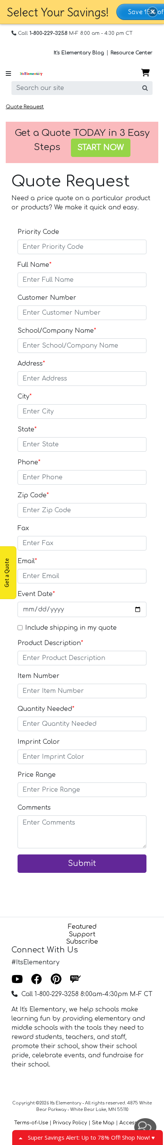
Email (27, 561)
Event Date (36, 594)
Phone (29, 462)
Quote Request (25, 106)
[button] (152, 11)
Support (82, 934)
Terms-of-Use (31, 1122)
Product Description (50, 643)
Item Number (38, 676)
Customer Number (47, 297)
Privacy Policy (70, 1122)
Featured (82, 926)
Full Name (34, 264)
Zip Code (33, 495)
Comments (34, 807)
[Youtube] (17, 979)
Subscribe (82, 941)
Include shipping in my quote (71, 627)
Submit (82, 863)
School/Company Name (57, 330)
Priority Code (38, 232)
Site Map (103, 1122)
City (25, 396)
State (27, 429)
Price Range (37, 774)
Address (31, 363)
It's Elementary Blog (79, 53)
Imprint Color (39, 741)
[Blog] (75, 979)
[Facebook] (36, 979)
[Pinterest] (56, 979)
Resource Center (132, 53)
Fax (23, 528)
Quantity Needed (46, 709)
